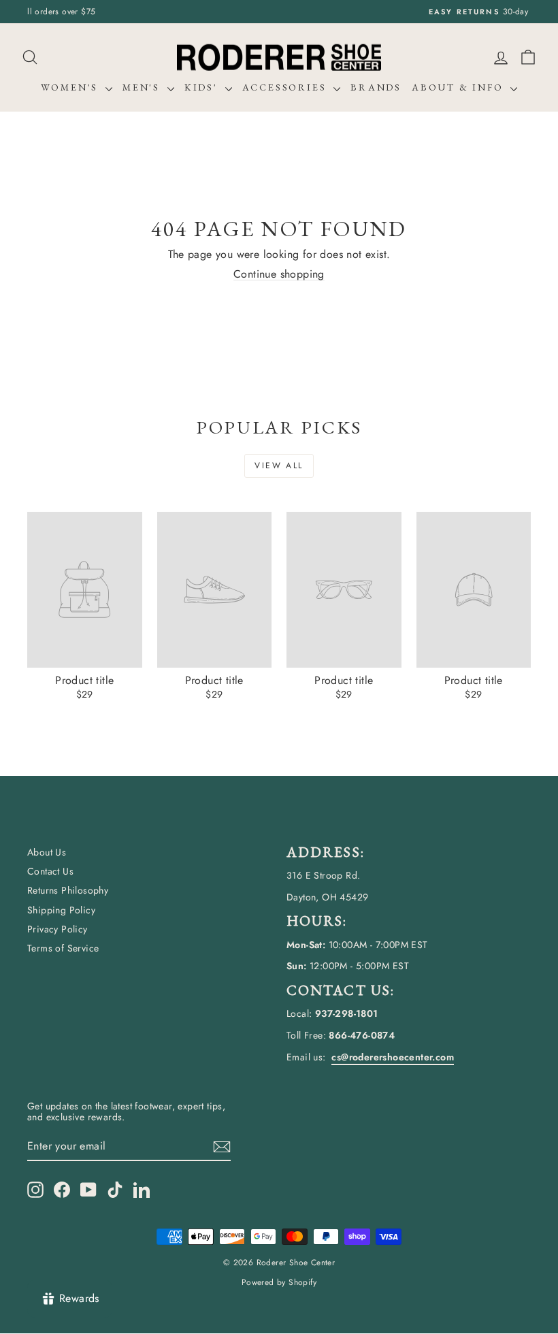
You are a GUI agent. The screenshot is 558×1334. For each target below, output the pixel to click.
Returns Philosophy (67, 890)
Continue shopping (279, 274)
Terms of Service (63, 948)
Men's (143, 87)
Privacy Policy (57, 929)
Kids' (203, 87)
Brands (375, 87)
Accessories (286, 87)
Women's (71, 87)
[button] (528, 57)
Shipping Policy (61, 910)
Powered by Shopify (279, 1282)
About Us (46, 852)
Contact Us (50, 871)
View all (279, 465)
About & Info (459, 87)
